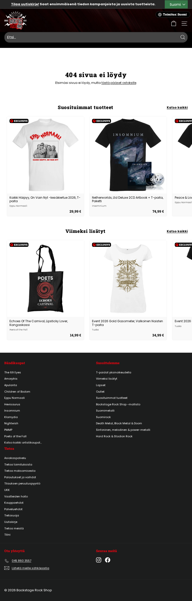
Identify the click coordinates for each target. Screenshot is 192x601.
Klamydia (11, 417)
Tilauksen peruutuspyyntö (22, 483)
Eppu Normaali (14, 398)
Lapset (101, 385)
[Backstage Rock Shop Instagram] (98, 560)
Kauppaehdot (14, 503)
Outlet (100, 392)
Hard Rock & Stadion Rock (114, 436)
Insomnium (12, 411)
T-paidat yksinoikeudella (113, 372)
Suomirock (103, 417)
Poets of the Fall (15, 436)
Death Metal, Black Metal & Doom (119, 423)
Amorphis (11, 379)
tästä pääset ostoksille (119, 83)
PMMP (8, 430)
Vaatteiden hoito (16, 496)
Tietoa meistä (14, 528)
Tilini (7, 535)
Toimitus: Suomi (175, 14)
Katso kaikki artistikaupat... (23, 443)
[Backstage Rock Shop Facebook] (107, 560)
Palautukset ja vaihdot (20, 477)
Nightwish (11, 423)
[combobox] (96, 37)
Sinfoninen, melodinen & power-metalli (123, 430)
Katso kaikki (177, 107)
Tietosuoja (11, 515)
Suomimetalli (105, 411)
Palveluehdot (13, 509)
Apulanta (10, 385)
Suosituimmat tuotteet (112, 398)
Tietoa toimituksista (18, 464)
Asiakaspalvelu (15, 458)
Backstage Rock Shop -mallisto (118, 404)
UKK (7, 490)
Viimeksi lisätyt (106, 379)
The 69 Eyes (12, 372)
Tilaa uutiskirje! (25, 4)
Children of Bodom (17, 392)
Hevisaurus (12, 404)
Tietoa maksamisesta (20, 471)
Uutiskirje (10, 522)
